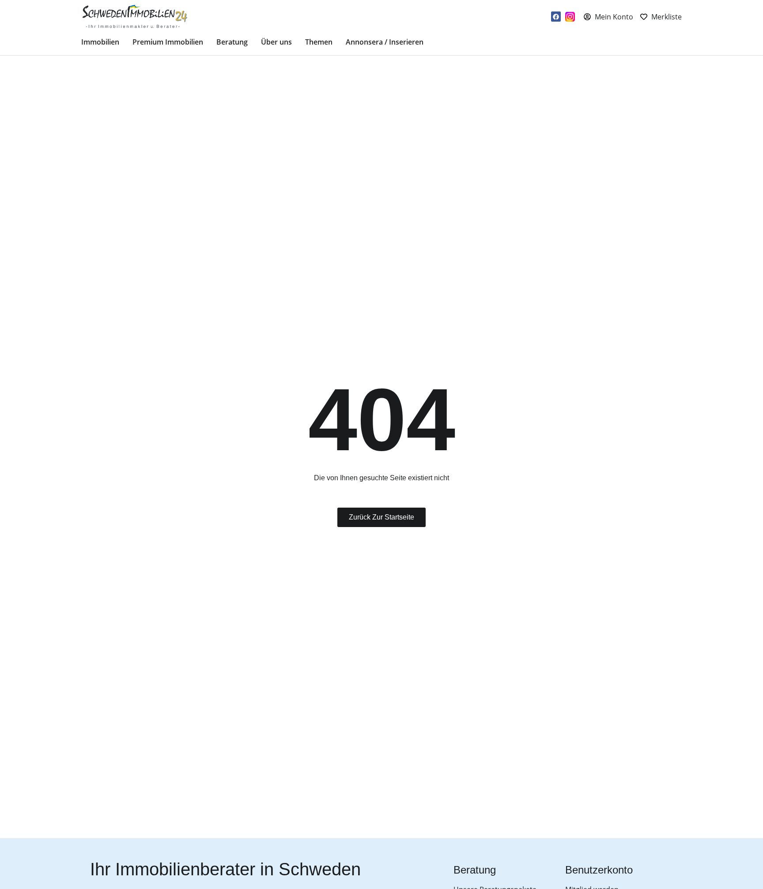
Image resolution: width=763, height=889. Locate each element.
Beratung (232, 42)
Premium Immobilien (167, 42)
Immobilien (100, 42)
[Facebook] (556, 16)
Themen (318, 42)
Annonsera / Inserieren (384, 42)
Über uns (276, 42)
